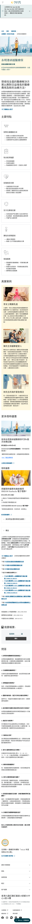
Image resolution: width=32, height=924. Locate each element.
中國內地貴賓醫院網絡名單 (13, 565)
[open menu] (2, 2)
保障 (7, 31)
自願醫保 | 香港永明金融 (7, 34)
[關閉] (30, 11)
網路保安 (3, 913)
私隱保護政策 (16, 910)
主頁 (2, 31)
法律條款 (3, 910)
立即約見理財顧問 (6, 463)
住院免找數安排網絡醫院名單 (14, 561)
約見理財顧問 (5, 514)
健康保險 (13, 31)
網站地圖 (15, 913)
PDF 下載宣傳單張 (7, 457)
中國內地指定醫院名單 (12, 569)
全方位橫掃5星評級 (7, 856)
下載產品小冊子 (7, 109)
